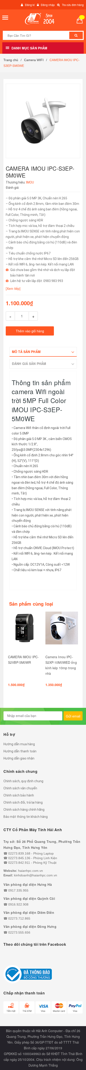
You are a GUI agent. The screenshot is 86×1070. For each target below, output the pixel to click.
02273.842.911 (19, 862)
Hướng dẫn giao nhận (18, 758)
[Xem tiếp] (13, 288)
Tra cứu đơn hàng (73, 5)
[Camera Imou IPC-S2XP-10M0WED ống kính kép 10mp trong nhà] (61, 631)
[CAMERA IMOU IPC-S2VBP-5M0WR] (24, 631)
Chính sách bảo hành (18, 795)
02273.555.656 (19, 932)
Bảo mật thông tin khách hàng (25, 817)
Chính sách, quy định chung (23, 781)
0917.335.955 (18, 890)
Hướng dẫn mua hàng (19, 744)
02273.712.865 (19, 918)
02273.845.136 (19, 858)
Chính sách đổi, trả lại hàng (23, 802)
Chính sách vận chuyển (20, 788)
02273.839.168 (19, 853)
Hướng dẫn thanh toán (19, 751)
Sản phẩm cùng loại (31, 604)
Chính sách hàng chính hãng (23, 809)
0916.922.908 (18, 904)
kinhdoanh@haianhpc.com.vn (35, 875)
